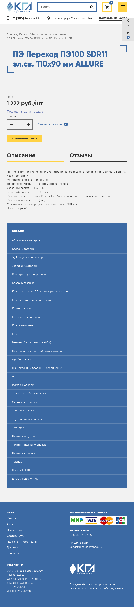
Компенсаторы (21, 308)
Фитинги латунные (24, 436)
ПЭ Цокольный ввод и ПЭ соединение (37, 368)
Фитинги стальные (24, 453)
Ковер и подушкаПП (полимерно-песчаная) (40, 291)
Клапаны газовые (23, 283)
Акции (11, 524)
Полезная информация (22, 541)
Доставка (13, 547)
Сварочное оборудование (29, 393)
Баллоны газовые (23, 249)
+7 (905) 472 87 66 (25, 18)
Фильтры (18, 427)
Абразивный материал (27, 240)
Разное (16, 376)
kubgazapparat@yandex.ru (86, 547)
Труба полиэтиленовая (27, 419)
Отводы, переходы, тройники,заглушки (37, 351)
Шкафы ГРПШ (21, 470)
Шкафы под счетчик (25, 478)
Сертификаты (15, 535)
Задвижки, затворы (24, 266)
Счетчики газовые (23, 410)
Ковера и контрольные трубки (32, 300)
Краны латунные (22, 325)
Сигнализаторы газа (25, 402)
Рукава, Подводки (23, 385)
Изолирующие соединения (29, 274)
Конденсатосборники (26, 317)
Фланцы (17, 461)
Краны (16, 334)
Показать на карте (113, 18)
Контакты (13, 553)
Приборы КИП (21, 359)
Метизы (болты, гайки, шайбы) (31, 342)
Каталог (24, 34)
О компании (15, 530)
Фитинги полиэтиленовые (48, 34)
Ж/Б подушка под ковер (27, 257)
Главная (12, 34)
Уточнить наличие (24, 138)
